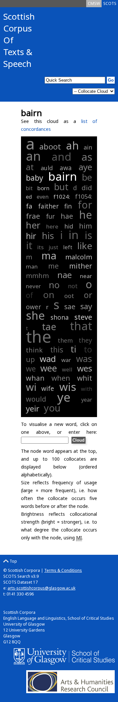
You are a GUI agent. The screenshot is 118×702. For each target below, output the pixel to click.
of (29, 295)
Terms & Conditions (63, 570)
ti (73, 349)
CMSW (94, 3)
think (34, 350)
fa (29, 206)
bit (29, 188)
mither (80, 266)
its (40, 247)
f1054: (83, 196)
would (36, 399)
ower (33, 307)
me (53, 266)
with (86, 388)
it (29, 245)
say (86, 306)
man (32, 266)
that (81, 325)
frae (33, 216)
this (56, 349)
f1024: (62, 196)
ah (72, 145)
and (61, 156)
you (52, 407)
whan (35, 378)
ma (48, 255)
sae (69, 306)
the (38, 336)
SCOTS (109, 3)
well (67, 369)
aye (85, 167)
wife (47, 388)
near (86, 276)
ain (88, 147)
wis (67, 386)
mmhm (37, 275)
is (88, 235)
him (85, 226)
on (48, 294)
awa (66, 168)
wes (84, 368)
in (74, 234)
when (60, 378)
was (84, 358)
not (73, 286)
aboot (50, 146)
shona (59, 317)
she (35, 315)
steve (83, 317)
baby (34, 177)
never (33, 286)
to (88, 349)
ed (29, 196)
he (85, 214)
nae (64, 275)
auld (47, 168)
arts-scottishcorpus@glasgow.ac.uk (41, 588)
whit (84, 378)
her (33, 225)
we (31, 368)
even (43, 196)
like (84, 245)
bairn (62, 176)
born (43, 188)
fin (68, 206)
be (87, 177)
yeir (32, 408)
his (48, 236)
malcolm (78, 256)
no (54, 285)
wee (48, 368)
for (85, 204)
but (61, 187)
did (87, 187)
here (52, 226)
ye (63, 397)
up (30, 359)
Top (13, 561)
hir (31, 235)
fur (50, 216)
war (66, 360)
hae (67, 216)
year (86, 399)
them (65, 340)
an (33, 155)
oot (69, 296)
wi (31, 387)
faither (48, 206)
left (67, 247)
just (53, 247)
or (88, 294)
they (85, 340)
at (30, 167)
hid (68, 226)
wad (48, 359)
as (87, 157)
